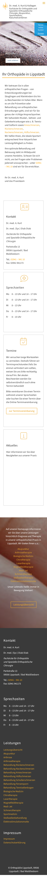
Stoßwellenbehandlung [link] (15, 818)
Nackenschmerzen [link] (14, 132)
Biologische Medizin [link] (23, 556)
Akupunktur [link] (12, 24)
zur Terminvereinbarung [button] (21, 411)
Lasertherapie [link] (23, 563)
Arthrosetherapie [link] (23, 552)
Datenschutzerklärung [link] (14, 843)
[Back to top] (44, 863)
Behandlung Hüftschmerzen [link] (17, 777)
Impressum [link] (9, 839)
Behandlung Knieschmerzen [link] (17, 773)
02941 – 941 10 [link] (18, 259)
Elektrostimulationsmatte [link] (23, 581)
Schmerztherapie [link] (23, 574)
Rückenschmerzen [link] (14, 129)
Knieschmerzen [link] (31, 125)
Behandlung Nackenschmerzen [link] (19, 769)
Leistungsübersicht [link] (13, 750)
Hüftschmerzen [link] (31, 132)
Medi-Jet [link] (23, 570)
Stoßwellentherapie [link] (23, 577)
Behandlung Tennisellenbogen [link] (18, 788)
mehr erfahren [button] (13, 60)
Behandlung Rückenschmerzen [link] (19, 765)
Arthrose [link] (8, 758)
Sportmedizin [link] (10, 814)
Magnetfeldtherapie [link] (23, 567)
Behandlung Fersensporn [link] (16, 784)
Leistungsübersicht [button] (23, 604)
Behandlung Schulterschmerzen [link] (19, 780)
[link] (5, 9)
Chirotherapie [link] (23, 559)
